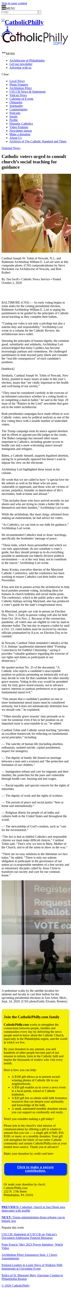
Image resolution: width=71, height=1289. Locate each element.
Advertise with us (20, 67)
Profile (13, 120)
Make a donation (19, 134)
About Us (15, 137)
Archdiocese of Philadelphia (27, 60)
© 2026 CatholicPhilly (16, 1285)
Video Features (18, 127)
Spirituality (16, 105)
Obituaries (15, 102)
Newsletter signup (20, 130)
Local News (17, 81)
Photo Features (18, 84)
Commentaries (18, 109)
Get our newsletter (20, 64)
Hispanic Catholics (21, 123)
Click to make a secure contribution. (35, 1169)
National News (11, 148)
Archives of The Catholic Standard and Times (37, 141)
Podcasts (14, 113)
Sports (13, 116)
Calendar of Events (21, 98)
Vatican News (18, 95)
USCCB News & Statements (27, 91)
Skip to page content (14, 3)
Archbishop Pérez (20, 88)
